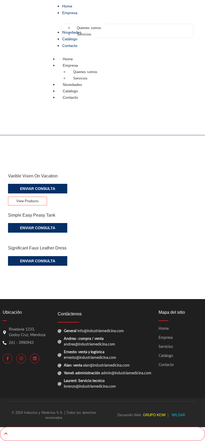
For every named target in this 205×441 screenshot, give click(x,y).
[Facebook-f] (7, 358)
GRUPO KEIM (154, 415)
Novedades (72, 84)
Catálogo (70, 91)
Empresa (70, 65)
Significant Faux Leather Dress (37, 248)
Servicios (166, 347)
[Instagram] (21, 358)
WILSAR (178, 415)
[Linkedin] (35, 358)
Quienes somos (85, 72)
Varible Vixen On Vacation (33, 176)
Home (68, 59)
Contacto (70, 97)
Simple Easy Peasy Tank (31, 215)
